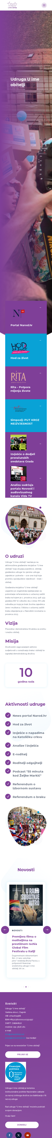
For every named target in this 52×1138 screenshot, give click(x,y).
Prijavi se (22, 1054)
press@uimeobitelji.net (15, 1038)
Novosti (17, 931)
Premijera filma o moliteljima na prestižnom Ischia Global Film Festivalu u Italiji (24, 944)
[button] (47, 930)
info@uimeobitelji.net (14, 1034)
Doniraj (22, 1125)
